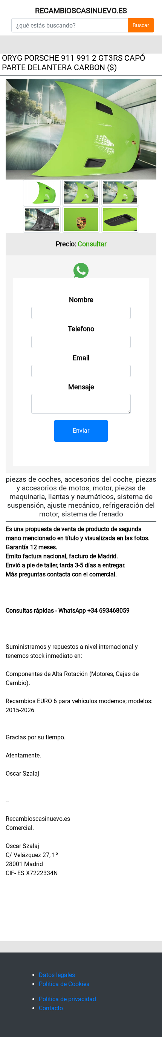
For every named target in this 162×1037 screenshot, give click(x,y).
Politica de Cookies (64, 984)
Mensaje (81, 387)
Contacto (51, 1008)
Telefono (81, 329)
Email (81, 358)
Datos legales (57, 975)
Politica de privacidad (67, 999)
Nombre (81, 300)
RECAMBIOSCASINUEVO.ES (81, 10)
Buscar (141, 25)
